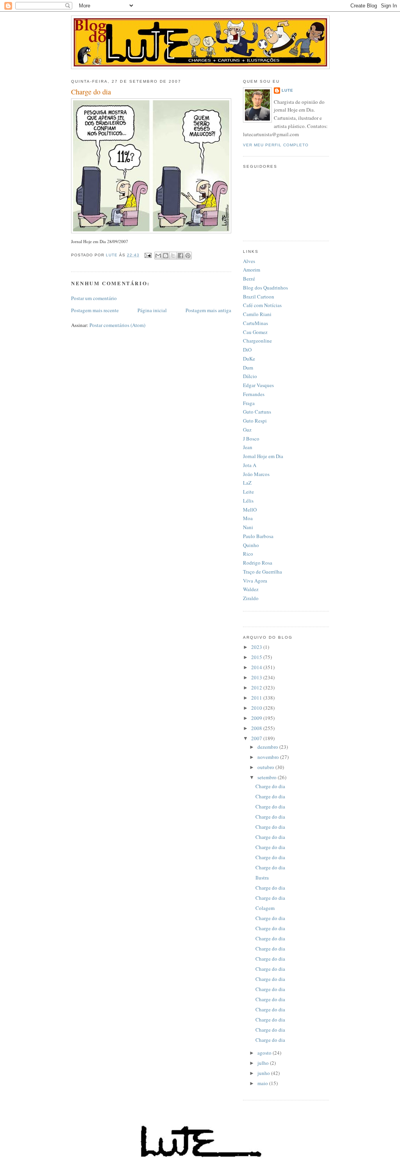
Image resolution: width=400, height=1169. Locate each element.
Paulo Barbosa (258, 536)
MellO (250, 509)
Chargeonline (257, 340)
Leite (248, 491)
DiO (247, 349)
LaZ (247, 482)
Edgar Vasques (258, 385)
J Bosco (251, 438)
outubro (266, 767)
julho (263, 1062)
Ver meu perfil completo (276, 145)
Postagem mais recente (95, 310)
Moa (248, 518)
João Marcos (256, 474)
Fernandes (253, 394)
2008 (257, 728)
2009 (257, 717)
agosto (265, 1052)
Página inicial (152, 310)
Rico (248, 553)
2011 (257, 697)
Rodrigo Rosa (257, 562)
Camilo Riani (257, 314)
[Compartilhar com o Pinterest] (188, 255)
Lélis (248, 500)
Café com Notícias (262, 305)
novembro (268, 756)
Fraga (249, 403)
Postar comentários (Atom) (117, 325)
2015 (257, 657)
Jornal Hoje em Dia (263, 456)
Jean (247, 447)
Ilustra (262, 877)
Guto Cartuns (257, 411)
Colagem (265, 907)
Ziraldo (251, 598)
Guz (247, 429)
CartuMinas (255, 323)
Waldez (251, 589)
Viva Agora (255, 580)
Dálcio (250, 376)
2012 (257, 687)
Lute (287, 90)
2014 (257, 667)
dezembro (268, 746)
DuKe (249, 358)
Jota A (249, 465)
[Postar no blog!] (166, 255)
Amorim (251, 269)
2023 (257, 646)
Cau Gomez (255, 332)
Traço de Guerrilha (262, 571)
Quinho (251, 545)
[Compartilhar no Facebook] (180, 255)
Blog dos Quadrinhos (265, 287)
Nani (248, 527)
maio (263, 1083)
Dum (248, 367)
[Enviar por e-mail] (158, 255)
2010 (257, 707)
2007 (257, 738)
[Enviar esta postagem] (148, 255)
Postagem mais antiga (208, 310)
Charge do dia (270, 786)
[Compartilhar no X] (173, 255)
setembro (267, 777)
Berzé (249, 278)
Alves (249, 261)
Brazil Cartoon (258, 296)
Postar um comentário (94, 298)
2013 (257, 677)
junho (264, 1073)
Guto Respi (255, 420)
